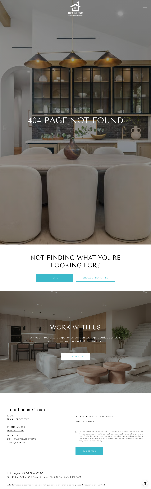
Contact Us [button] (75, 356)
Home (54, 278)
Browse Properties (95, 278)
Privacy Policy (95, 441)
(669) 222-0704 (15, 430)
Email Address (85, 421)
